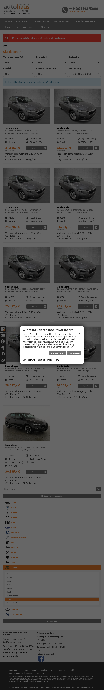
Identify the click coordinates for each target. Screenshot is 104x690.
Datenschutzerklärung (34, 359)
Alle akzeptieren (57, 353)
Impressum (53, 359)
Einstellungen (74, 353)
